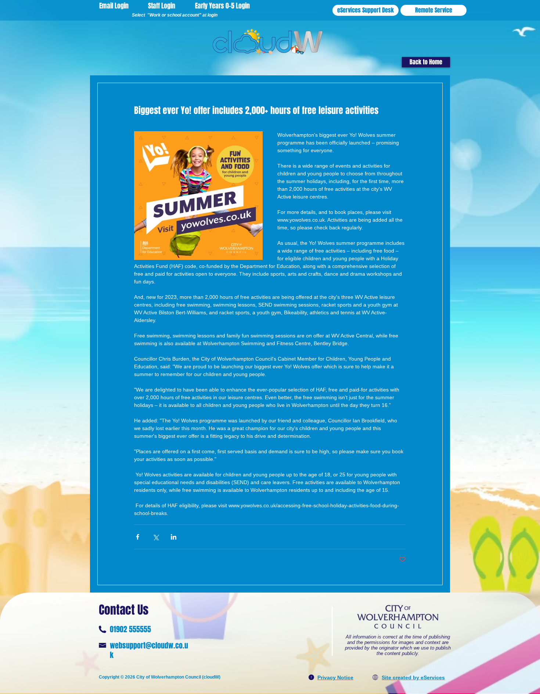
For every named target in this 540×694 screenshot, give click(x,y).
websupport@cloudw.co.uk (149, 650)
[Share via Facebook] (137, 536)
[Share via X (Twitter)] (155, 536)
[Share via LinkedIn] (173, 536)
